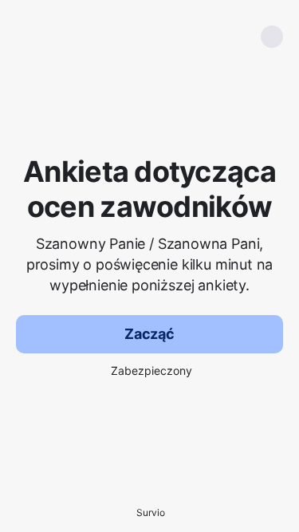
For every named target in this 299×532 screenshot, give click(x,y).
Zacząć (149, 333)
